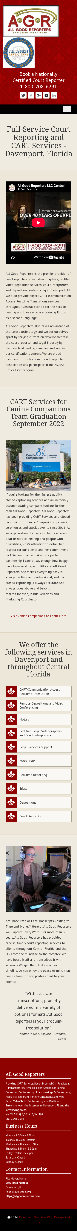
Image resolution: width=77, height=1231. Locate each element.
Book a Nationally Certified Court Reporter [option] (38, 77)
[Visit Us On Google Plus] (38, 95)
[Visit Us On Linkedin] (54, 95)
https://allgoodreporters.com (23, 1196)
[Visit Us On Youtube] (46, 95)
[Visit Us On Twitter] (23, 95)
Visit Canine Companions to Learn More (38, 616)
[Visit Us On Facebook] (31, 95)
